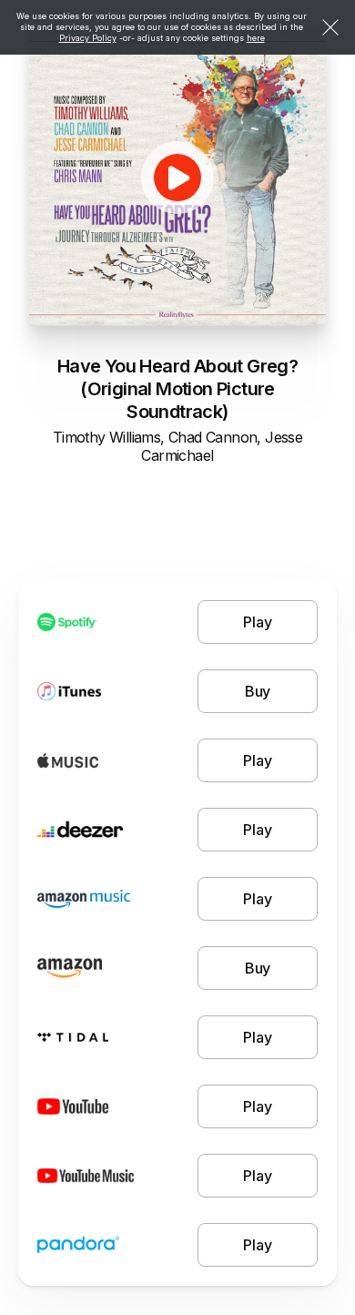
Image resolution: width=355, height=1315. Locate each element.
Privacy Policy (88, 38)
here (256, 38)
